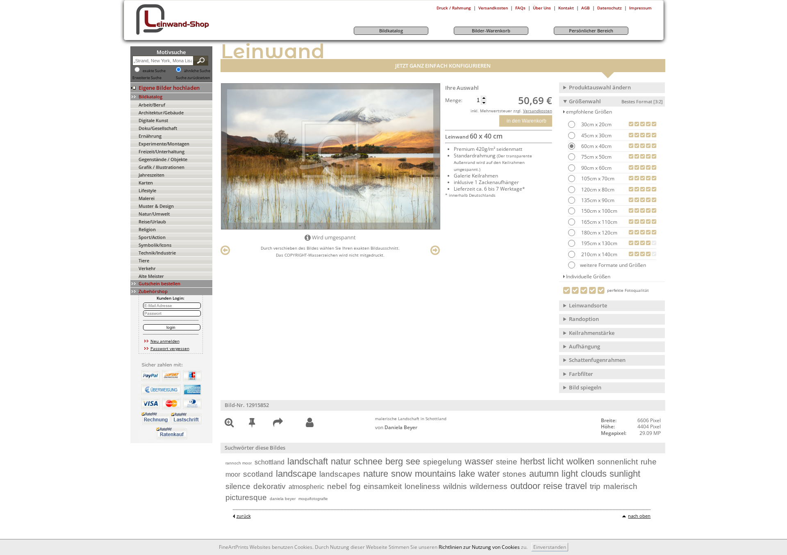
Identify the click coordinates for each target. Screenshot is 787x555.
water (489, 474)
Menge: (453, 100)
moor (232, 474)
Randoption (584, 319)
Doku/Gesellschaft (158, 128)
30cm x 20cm (596, 124)
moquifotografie (313, 498)
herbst (532, 461)
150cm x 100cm (598, 210)
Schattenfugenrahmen (597, 360)
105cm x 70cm (597, 178)
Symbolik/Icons (155, 245)
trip (595, 486)
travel (576, 486)
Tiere (144, 260)
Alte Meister (151, 276)
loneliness (422, 486)
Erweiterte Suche (146, 77)
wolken (580, 461)
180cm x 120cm (598, 232)
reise (552, 486)
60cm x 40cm (596, 146)
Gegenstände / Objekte (163, 159)
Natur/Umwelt (154, 214)
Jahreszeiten (151, 175)
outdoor (525, 486)
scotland (258, 474)
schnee (368, 461)
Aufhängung (584, 346)
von (396, 427)
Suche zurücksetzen (193, 77)
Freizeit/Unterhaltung (161, 151)
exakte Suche (154, 70)
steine (506, 461)
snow (401, 474)
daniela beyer (283, 498)
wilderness (488, 486)
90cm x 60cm (596, 167)
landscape (296, 474)
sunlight (625, 474)
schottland (269, 462)
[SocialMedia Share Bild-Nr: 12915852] (278, 424)
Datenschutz (609, 8)
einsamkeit (383, 486)
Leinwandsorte (588, 305)
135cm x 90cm (597, 200)
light (570, 474)
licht (556, 461)
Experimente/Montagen (164, 144)
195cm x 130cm (598, 243)
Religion (147, 229)
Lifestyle (147, 190)
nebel (337, 486)
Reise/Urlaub (152, 221)
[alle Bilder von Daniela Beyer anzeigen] (310, 422)
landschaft (307, 461)
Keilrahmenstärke (591, 333)
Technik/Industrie (157, 253)
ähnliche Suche (197, 70)
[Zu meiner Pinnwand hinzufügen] (252, 424)
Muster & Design (156, 206)
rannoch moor (238, 463)
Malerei (147, 198)
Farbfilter (581, 374)
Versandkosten (493, 8)
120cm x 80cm (597, 189)
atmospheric (306, 486)
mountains (435, 474)
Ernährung (150, 136)
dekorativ (269, 486)
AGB (585, 8)
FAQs (520, 8)
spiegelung (442, 461)
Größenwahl (616, 101)
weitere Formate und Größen (613, 265)
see (413, 461)
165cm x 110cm (598, 221)
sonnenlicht (617, 461)
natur (341, 461)
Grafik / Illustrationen (161, 167)
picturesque (246, 497)
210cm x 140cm (598, 254)
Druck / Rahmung (454, 8)
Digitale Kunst (153, 120)
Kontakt (566, 8)
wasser (479, 461)
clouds (594, 474)
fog (355, 486)
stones (514, 474)
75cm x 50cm (596, 156)
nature (375, 474)
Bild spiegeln (585, 387)
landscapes (339, 474)
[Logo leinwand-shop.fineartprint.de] (187, 34)
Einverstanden (549, 547)
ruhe (649, 461)
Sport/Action (152, 237)
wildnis (455, 486)
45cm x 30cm (596, 135)
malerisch (620, 486)
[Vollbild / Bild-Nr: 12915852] (229, 424)
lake (467, 474)
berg (394, 461)
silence (237, 486)
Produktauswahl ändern (600, 87)
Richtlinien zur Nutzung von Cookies (479, 547)
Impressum (640, 8)
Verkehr (147, 268)
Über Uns (542, 8)
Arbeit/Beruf (152, 105)
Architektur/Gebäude (161, 112)
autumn (544, 474)
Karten (146, 183)
